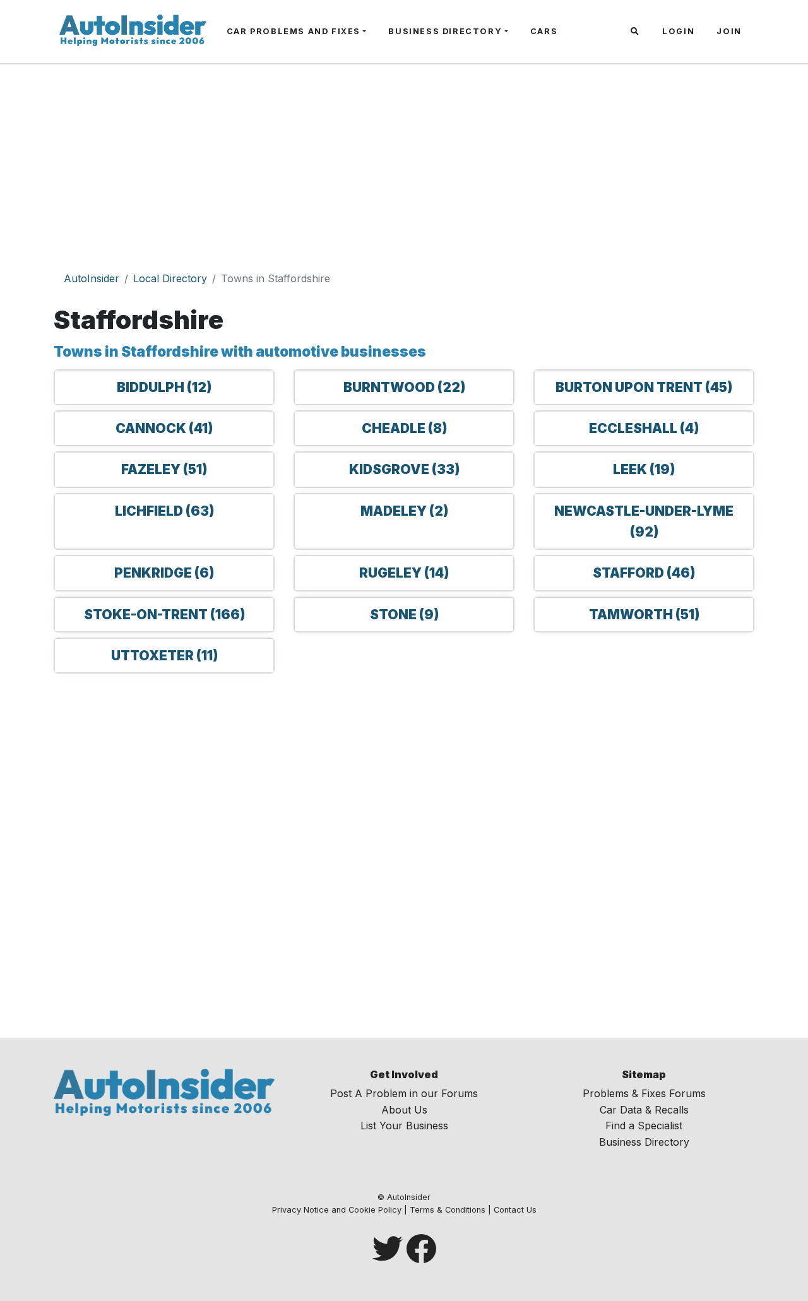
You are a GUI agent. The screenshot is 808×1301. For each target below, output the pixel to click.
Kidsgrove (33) (404, 469)
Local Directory (170, 278)
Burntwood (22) (404, 387)
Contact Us (515, 1210)
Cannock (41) (164, 428)
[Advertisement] (404, 168)
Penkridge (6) (164, 573)
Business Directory (445, 31)
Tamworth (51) (644, 614)
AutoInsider (91, 278)
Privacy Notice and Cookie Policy (336, 1210)
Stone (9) (404, 614)
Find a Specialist (643, 1125)
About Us (404, 1109)
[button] (636, 31)
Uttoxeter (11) (164, 655)
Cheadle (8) (404, 428)
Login (678, 31)
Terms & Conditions (447, 1210)
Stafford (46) (644, 573)
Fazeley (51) (164, 469)
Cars (543, 31)
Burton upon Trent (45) (644, 387)
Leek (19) (644, 469)
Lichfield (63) (164, 511)
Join (728, 31)
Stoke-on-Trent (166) (164, 614)
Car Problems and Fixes (293, 31)
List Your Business (404, 1125)
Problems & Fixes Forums (644, 1093)
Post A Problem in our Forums (404, 1093)
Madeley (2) (404, 511)
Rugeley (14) (404, 573)
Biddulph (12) (164, 387)
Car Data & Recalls (644, 1109)
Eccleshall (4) (644, 428)
